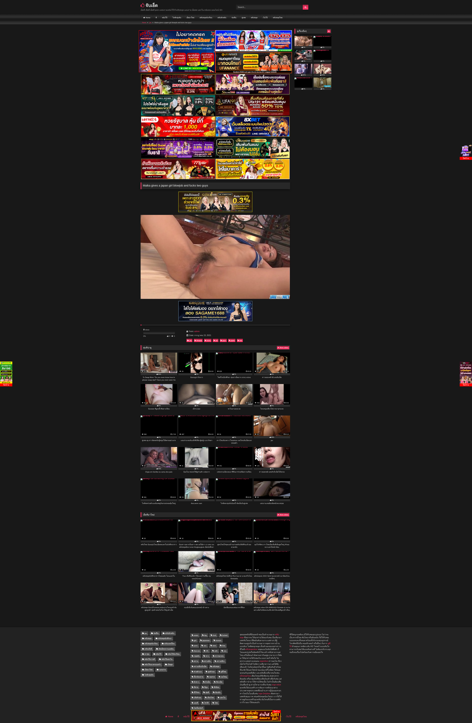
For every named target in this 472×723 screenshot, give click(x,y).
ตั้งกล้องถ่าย (198, 677)
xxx (225, 651)
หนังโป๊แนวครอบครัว (153, 664)
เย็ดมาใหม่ (190, 18)
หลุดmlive (264, 661)
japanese (206, 640)
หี (156, 18)
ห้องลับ (218, 692)
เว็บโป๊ (265, 18)
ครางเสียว (221, 661)
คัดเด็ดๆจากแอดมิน (166, 649)
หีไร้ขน (196, 692)
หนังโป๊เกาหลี (150, 659)
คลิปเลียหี (148, 649)
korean (218, 640)
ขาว (207, 656)
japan (233, 340)
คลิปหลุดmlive (251, 649)
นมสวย (212, 677)
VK (207, 651)
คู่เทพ (244, 18)
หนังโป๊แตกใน (167, 659)
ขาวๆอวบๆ (219, 656)
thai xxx (197, 651)
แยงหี (196, 703)
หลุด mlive (276, 685)
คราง (196, 661)
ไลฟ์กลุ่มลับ (177, 18)
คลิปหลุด (254, 18)
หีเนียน (216, 687)
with (216, 651)
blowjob (199, 340)
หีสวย (196, 687)
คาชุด (147, 654)
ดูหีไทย (223, 672)
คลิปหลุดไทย (277, 18)
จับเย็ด (151, 5)
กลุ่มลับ (196, 656)
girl (217, 340)
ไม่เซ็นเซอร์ (198, 708)
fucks (209, 340)
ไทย (216, 703)
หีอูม (206, 687)
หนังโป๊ (164, 18)
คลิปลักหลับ (222, 18)
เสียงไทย (210, 698)
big (205, 635)
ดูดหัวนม (211, 672)
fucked (224, 635)
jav (150, 22)
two (241, 340)
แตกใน (222, 698)
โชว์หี (206, 703)
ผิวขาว (196, 682)
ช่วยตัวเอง (198, 672)
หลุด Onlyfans (264, 694)
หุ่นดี (207, 692)
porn (196, 646)
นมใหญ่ (224, 677)
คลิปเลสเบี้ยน (169, 644)
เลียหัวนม (197, 698)
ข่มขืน (234, 18)
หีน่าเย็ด (219, 682)
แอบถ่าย (162, 670)
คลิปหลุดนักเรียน (206, 18)
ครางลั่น (207, 661)
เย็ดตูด (170, 664)
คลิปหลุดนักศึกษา (165, 638)
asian (196, 635)
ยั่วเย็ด (207, 682)
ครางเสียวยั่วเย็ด (200, 666)
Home (148, 18)
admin (197, 331)
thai (223, 646)
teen (214, 646)
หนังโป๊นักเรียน (173, 654)
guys (224, 340)
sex (205, 646)
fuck (214, 635)
